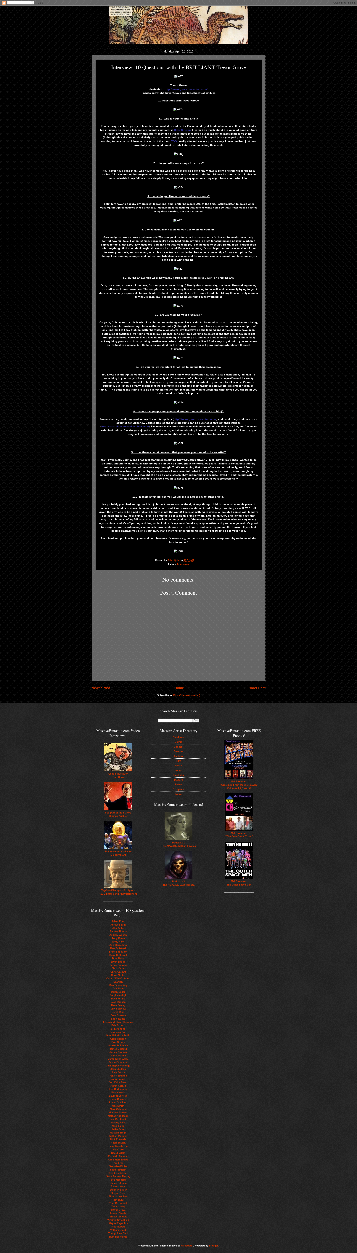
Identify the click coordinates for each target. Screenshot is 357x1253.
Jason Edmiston (118, 1062)
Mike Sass (118, 1129)
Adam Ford (118, 921)
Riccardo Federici (118, 1156)
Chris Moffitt (118, 975)
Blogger (213, 1245)
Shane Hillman (118, 1183)
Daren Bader (118, 992)
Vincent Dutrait (118, 1216)
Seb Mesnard (118, 1179)
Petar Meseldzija (118, 1146)
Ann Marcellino (118, 945)
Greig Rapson (118, 1038)
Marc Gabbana (118, 1109)
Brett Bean (118, 958)
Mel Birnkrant (118, 1119)
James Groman (118, 1052)
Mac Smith (118, 1105)
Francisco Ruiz (118, 1032)
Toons (178, 794)
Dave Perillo (118, 998)
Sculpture (178, 789)
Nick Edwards (118, 1139)
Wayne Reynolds (118, 1223)
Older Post (257, 688)
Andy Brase (118, 938)
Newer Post (101, 688)
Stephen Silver (118, 1189)
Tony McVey (118, 1206)
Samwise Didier (118, 1166)
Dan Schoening (118, 985)
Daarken (118, 981)
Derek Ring (118, 1012)
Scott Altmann (118, 1169)
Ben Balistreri (118, 948)
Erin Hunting (118, 1028)
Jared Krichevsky (118, 1059)
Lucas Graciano (118, 1102)
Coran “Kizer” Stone (118, 978)
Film (178, 761)
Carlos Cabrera (118, 965)
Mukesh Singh (118, 1132)
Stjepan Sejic (118, 1193)
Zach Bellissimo (118, 1236)
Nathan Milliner (118, 1136)
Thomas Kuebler (118, 1196)
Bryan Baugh (118, 961)
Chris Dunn (118, 968)
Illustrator (178, 775)
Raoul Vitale (118, 1153)
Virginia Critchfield (118, 1220)
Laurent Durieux (118, 1095)
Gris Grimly (118, 1042)
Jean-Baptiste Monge (118, 1065)
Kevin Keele (118, 1092)
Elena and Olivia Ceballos (118, 1022)
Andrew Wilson (118, 935)
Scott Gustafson (118, 1173)
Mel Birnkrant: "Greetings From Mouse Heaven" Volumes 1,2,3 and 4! (239, 785)
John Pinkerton (118, 1075)
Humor (178, 770)
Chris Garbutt (118, 971)
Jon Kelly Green (118, 1082)
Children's (178, 737)
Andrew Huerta (118, 931)
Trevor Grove (118, 1210)
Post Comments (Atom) (186, 695)
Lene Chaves (118, 1099)
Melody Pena (118, 1122)
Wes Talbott (118, 1226)
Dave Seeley (118, 1005)
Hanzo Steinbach (118, 1045)
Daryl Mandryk (118, 995)
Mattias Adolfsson (118, 1116)
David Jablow (118, 1008)
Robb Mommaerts (118, 1159)
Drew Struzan (118, 1015)
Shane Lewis (118, 1186)
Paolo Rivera (118, 1142)
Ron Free (118, 1163)
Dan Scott (118, 988)
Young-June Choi (118, 1233)
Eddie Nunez (118, 1018)
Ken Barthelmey (118, 1089)
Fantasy (178, 756)
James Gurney (118, 1055)
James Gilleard (118, 1048)
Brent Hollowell (118, 955)
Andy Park (118, 941)
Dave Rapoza (118, 1002)
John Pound (118, 1079)
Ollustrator (187, 1245)
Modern (178, 779)
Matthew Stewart (118, 1112)
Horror (178, 765)
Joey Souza (118, 1072)
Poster (178, 784)
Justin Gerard (118, 1085)
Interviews (183, 564)
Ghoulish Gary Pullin (118, 1035)
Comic (178, 742)
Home (179, 688)
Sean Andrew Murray (118, 1176)
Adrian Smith (118, 924)
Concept (178, 746)
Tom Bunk (118, 1199)
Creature (178, 751)
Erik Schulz (118, 1025)
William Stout (118, 1230)
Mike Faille (118, 1126)
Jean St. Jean (118, 1069)
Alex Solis (118, 928)
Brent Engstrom (118, 951)
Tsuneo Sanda (118, 1213)
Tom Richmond (118, 1203)
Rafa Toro (118, 1149)
